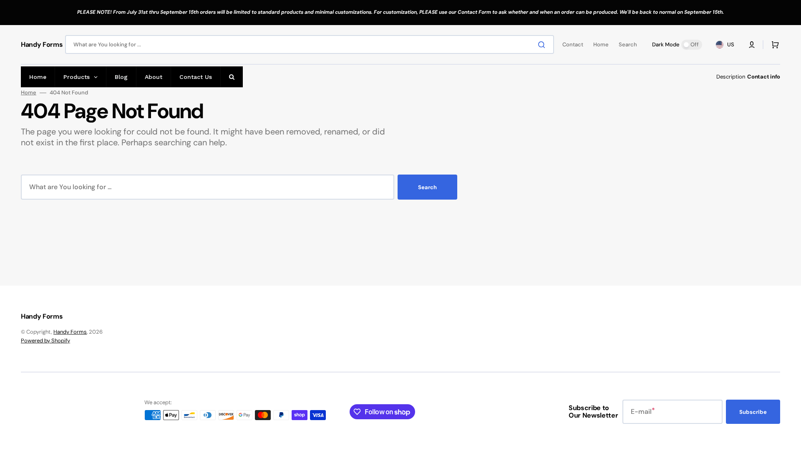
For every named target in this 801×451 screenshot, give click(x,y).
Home (28, 92)
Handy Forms (70, 331)
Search (427, 187)
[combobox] (309, 44)
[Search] (543, 44)
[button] (752, 44)
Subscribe (753, 412)
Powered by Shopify (45, 340)
